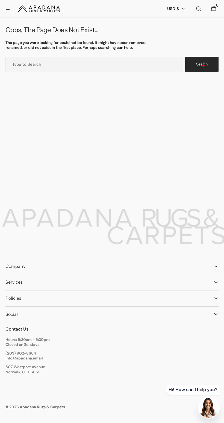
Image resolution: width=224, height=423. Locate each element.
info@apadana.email (24, 358)
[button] (8, 9)
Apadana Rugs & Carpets (42, 406)
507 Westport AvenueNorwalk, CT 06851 (25, 369)
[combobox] (94, 64)
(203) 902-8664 (20, 353)
